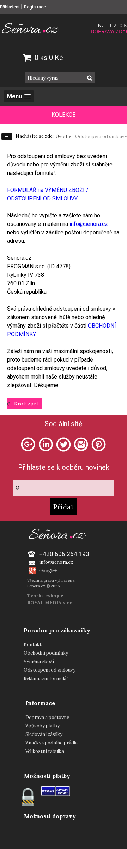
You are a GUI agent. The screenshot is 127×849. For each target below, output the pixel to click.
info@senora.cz (88, 224)
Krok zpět (26, 403)
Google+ (48, 571)
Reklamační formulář (46, 678)
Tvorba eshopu (44, 596)
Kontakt (33, 645)
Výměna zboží (39, 661)
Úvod (61, 137)
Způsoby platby (42, 726)
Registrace (35, 7)
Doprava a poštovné (47, 717)
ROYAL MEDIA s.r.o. (50, 603)
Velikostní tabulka (44, 751)
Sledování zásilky (43, 734)
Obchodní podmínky (46, 653)
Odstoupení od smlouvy (49, 670)
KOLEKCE (63, 114)
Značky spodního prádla (51, 743)
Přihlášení (9, 7)
